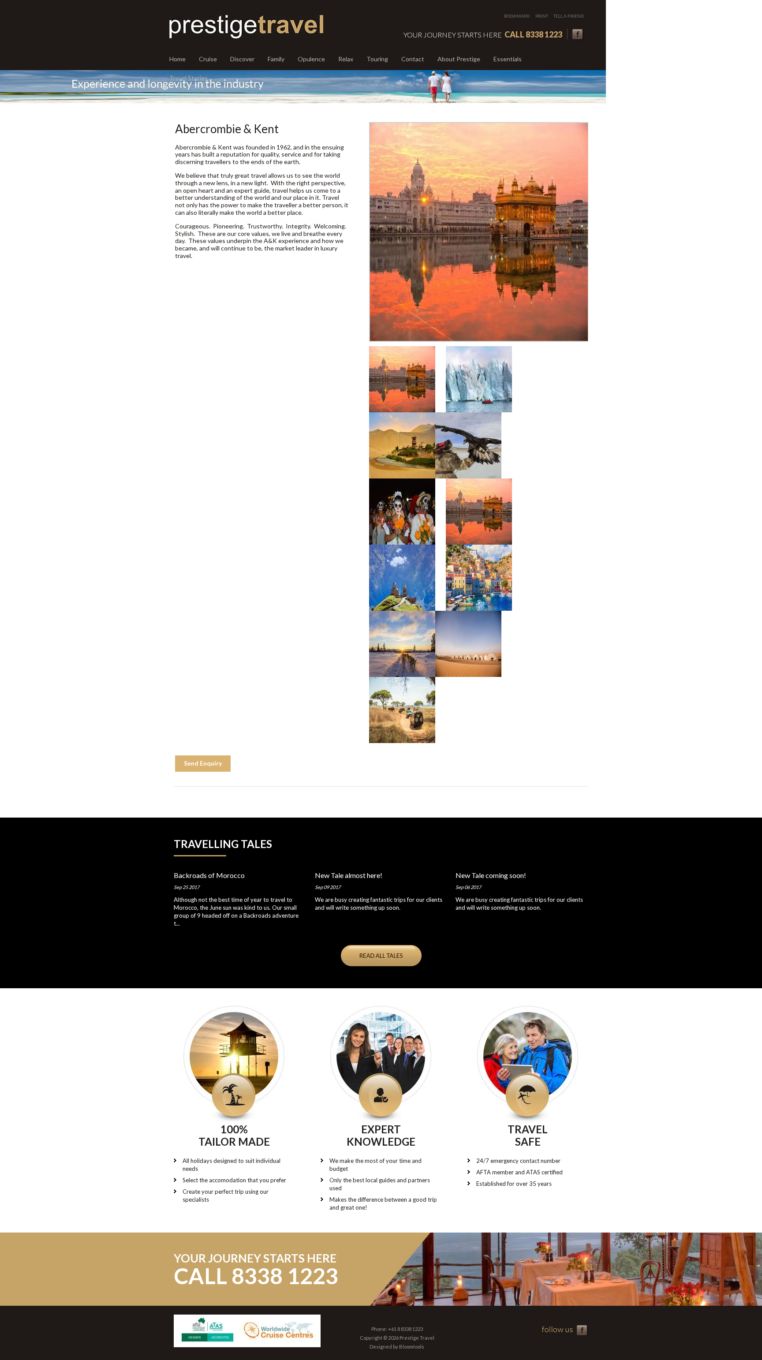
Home (177, 59)
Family (276, 59)
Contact (412, 59)
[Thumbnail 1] (402, 379)
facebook (578, 35)
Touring (377, 59)
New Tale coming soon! (491, 875)
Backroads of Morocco (209, 875)
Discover (242, 59)
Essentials (507, 59)
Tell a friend (568, 16)
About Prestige (458, 59)
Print (541, 16)
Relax (345, 59)
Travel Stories (188, 78)
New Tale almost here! (348, 875)
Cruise (208, 59)
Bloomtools (411, 1346)
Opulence (311, 59)
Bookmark (517, 16)
